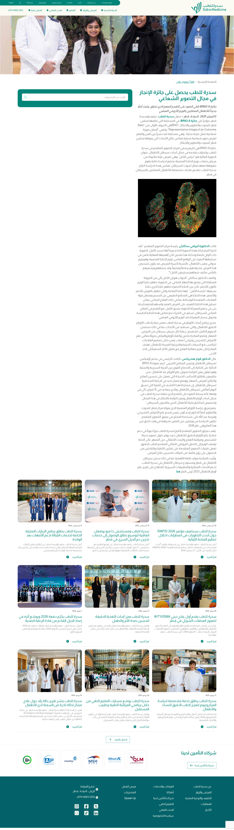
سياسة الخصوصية (163, 815)
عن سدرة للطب (91, 2)
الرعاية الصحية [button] (110, 10)
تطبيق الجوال (42, 2)
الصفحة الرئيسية (207, 81)
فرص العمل (129, 786)
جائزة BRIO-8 (188, 120)
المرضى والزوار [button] (90, 10)
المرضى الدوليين (56, 2)
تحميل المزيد (120, 739)
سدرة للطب (166, 116)
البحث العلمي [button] (55, 10)
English (11, 2)
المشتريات (130, 792)
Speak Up (130, 798)
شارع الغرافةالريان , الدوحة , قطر (84, 789)
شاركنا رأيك (29, 2)
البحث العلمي (166, 809)
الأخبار (79, 2)
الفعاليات (69, 2)
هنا (178, 471)
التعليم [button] (72, 10)
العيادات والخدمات (163, 786)
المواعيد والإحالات (106, 2)
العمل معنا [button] (36, 10)
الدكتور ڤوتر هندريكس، (196, 358)
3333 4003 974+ (15, 10)
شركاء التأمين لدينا (204, 765)
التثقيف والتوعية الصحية (198, 798)
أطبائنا (170, 792)
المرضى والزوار (203, 792)
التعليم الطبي (166, 804)
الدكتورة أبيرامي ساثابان (194, 246)
